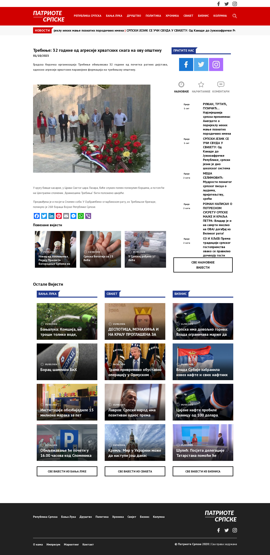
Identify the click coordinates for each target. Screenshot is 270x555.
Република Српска (87, 15)
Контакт (88, 544)
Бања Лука (114, 15)
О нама (38, 544)
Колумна (220, 15)
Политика (153, 15)
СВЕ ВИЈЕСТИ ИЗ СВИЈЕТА (135, 471)
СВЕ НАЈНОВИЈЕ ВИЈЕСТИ (203, 265)
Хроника (172, 15)
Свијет (188, 15)
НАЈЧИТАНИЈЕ (201, 91)
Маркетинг (71, 544)
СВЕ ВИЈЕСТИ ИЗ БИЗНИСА (202, 471)
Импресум (53, 544)
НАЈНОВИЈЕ (181, 91)
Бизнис (203, 15)
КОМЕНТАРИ (220, 91)
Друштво (134, 15)
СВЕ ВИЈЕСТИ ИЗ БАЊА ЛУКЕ (67, 471)
